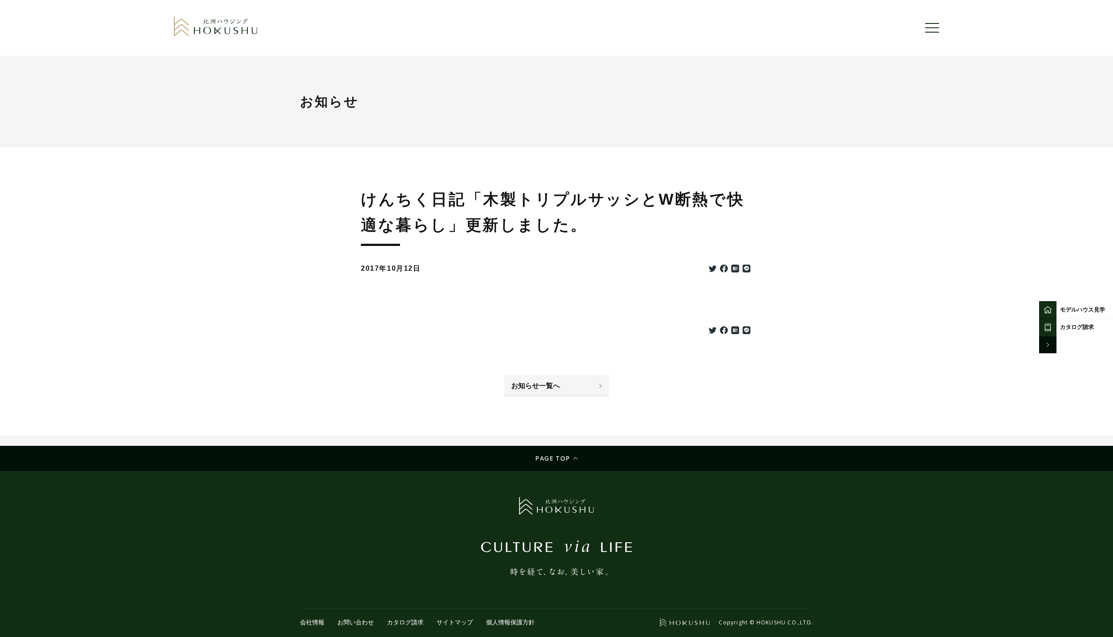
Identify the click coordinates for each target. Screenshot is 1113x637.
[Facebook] (724, 269)
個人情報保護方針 (510, 622)
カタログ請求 (405, 622)
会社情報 (312, 622)
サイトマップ (455, 622)
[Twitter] (712, 269)
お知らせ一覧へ (535, 385)
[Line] (746, 269)
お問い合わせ (355, 622)
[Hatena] (735, 269)
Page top (552, 458)
